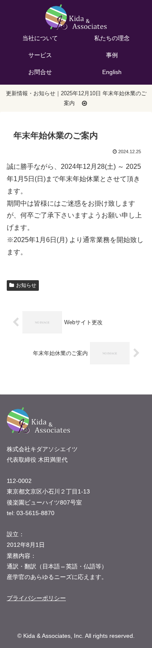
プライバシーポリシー (36, 598)
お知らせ (26, 285)
